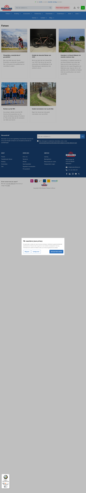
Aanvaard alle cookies (56, 251)
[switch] (5, 487)
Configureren (36, 251)
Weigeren (27, 251)
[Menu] (8, 475)
